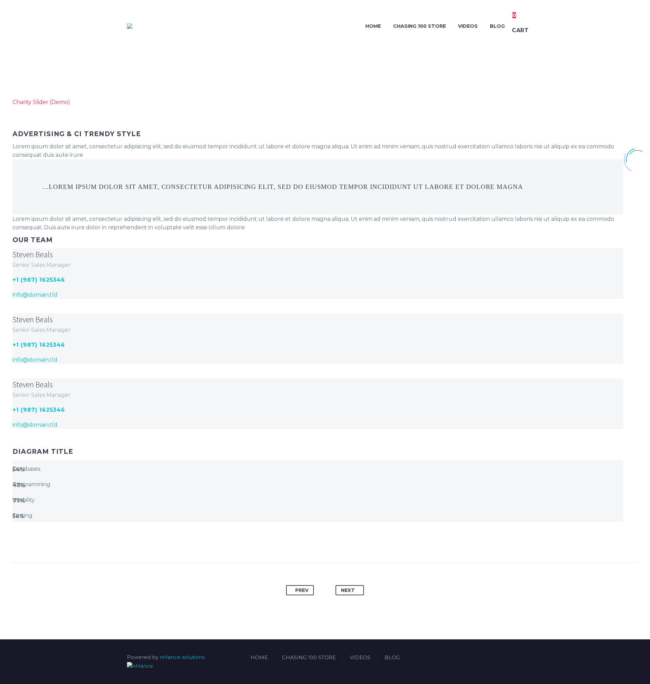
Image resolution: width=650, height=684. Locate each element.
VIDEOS (468, 26)
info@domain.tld (35, 295)
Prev (301, 590)
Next (348, 590)
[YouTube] (521, 658)
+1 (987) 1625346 (39, 280)
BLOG (497, 26)
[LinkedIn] (503, 658)
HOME (373, 26)
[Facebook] (494, 658)
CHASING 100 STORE (419, 26)
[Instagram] (512, 658)
